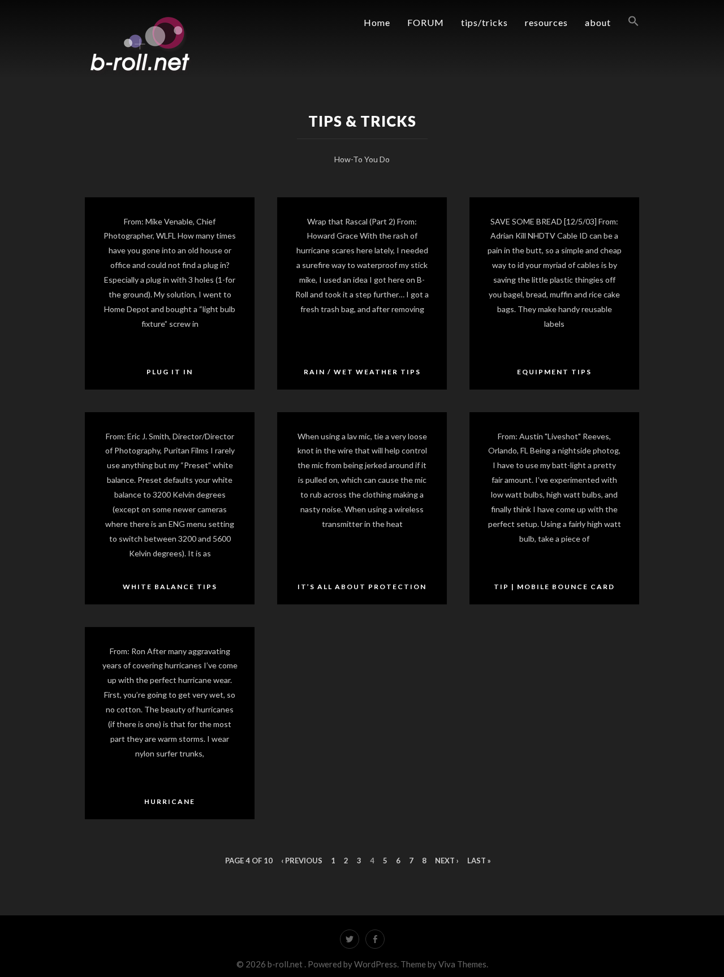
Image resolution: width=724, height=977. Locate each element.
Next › (447, 860)
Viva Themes (462, 964)
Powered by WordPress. (354, 964)
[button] (625, 21)
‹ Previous (301, 860)
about (598, 22)
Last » (479, 860)
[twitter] (349, 939)
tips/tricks (484, 22)
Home (377, 22)
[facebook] (375, 939)
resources (546, 22)
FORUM (425, 22)
